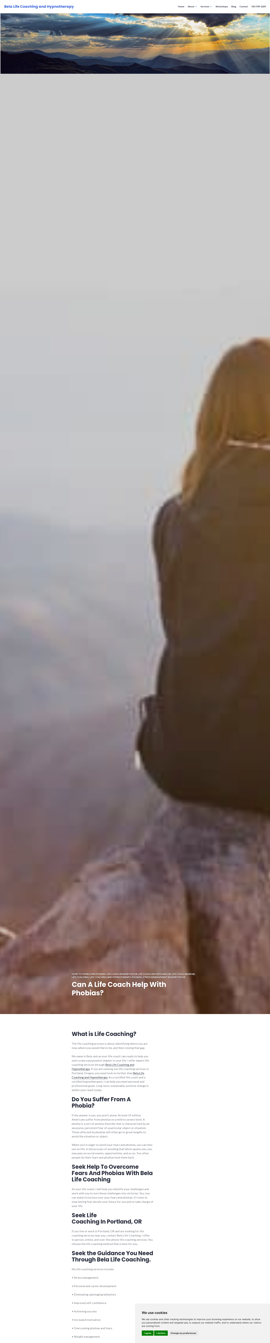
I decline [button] (161, 1333)
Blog (233, 6)
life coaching (80, 977)
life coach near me (183, 974)
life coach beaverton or (121, 974)
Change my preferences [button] (183, 1333)
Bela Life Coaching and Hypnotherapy (39, 6)
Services (205, 6)
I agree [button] (147, 1333)
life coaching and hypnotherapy (110, 977)
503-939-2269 (258, 6)
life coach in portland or (154, 974)
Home (181, 6)
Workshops (222, 6)
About (191, 6)
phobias (137, 977)
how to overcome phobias (88, 974)
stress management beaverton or (164, 977)
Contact (243, 6)
